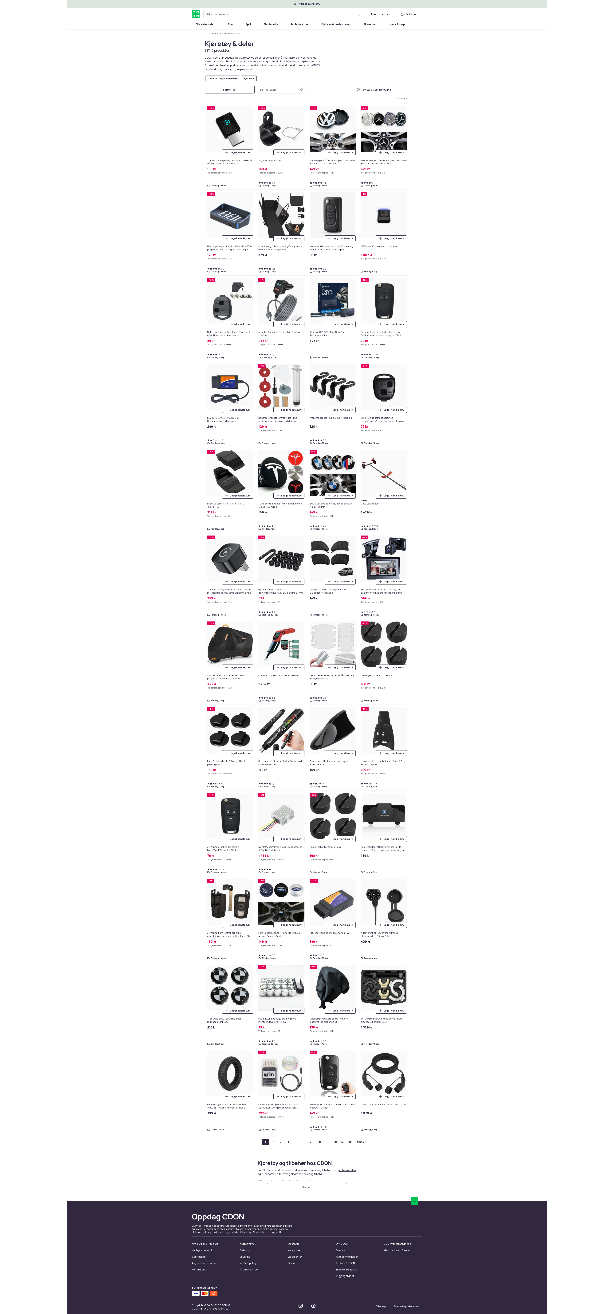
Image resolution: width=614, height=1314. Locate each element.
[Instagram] (300, 1306)
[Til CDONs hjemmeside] (196, 14)
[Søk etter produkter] (358, 14)
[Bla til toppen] (414, 1201)
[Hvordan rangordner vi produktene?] (358, 90)
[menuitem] (205, 24)
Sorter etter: (370, 89)
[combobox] (283, 14)
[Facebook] (313, 1306)
